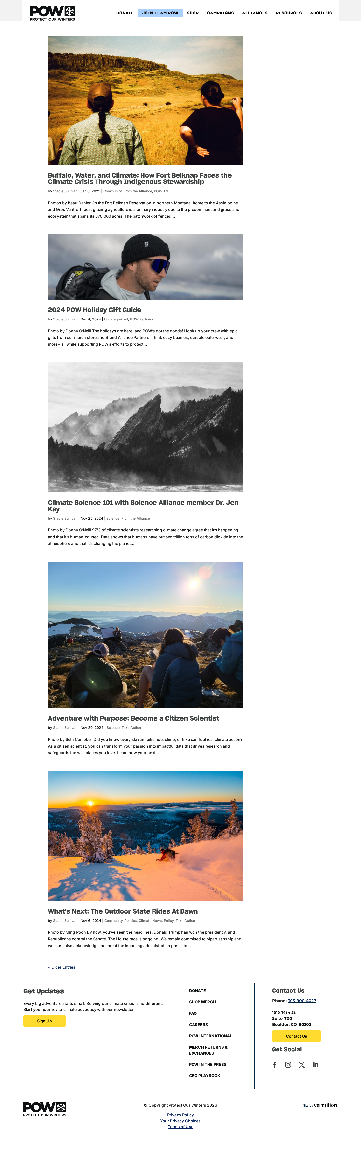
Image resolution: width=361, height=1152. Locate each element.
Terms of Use (180, 1126)
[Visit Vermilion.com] (325, 1105)
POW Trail (162, 191)
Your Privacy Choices (180, 1120)
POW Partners (141, 319)
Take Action (131, 727)
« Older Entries (61, 967)
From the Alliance (138, 191)
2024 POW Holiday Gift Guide (94, 310)
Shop (193, 13)
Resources (289, 13)
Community (112, 191)
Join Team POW (160, 13)
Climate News (150, 920)
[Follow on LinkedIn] (315, 1065)
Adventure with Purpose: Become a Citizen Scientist (133, 718)
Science (112, 518)
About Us (321, 13)
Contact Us (296, 1036)
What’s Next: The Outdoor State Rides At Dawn (123, 911)
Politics (131, 920)
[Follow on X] (302, 1065)
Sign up (44, 1020)
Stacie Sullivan (65, 191)
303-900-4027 (302, 1001)
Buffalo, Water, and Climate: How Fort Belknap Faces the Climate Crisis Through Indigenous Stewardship (140, 178)
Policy (169, 920)
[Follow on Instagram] (288, 1065)
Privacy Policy (180, 1114)
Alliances (255, 13)
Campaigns (220, 13)
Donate (125, 13)
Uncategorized (116, 319)
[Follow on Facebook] (274, 1065)
